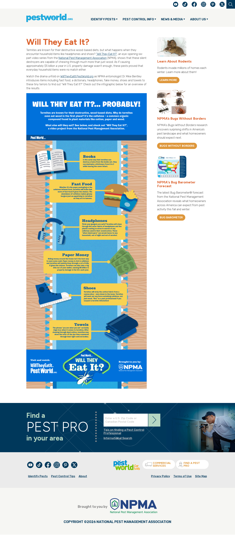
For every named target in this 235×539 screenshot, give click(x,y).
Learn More (168, 80)
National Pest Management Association (82, 58)
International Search (118, 438)
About (83, 476)
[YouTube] (176, 6)
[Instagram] (203, 4)
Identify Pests (38, 476)
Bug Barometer (171, 217)
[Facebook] (194, 6)
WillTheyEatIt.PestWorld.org (76, 76)
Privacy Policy (160, 476)
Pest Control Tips (63, 476)
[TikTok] (185, 6)
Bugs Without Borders (177, 145)
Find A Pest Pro (192, 464)
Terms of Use (182, 476)
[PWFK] (127, 469)
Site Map (201, 476)
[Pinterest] (213, 6)
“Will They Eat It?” (106, 54)
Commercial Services (162, 464)
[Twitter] (222, 4)
